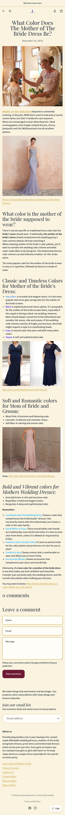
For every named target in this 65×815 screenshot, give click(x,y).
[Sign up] (58, 718)
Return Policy (9, 785)
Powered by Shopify (45, 795)
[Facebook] (30, 808)
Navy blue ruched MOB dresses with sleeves (24, 389)
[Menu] (3, 11)
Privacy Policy (9, 776)
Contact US (8, 772)
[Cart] (61, 11)
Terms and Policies (32, 801)
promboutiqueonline (27, 795)
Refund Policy (9, 781)
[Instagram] (35, 808)
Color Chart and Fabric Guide (16, 764)
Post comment (13, 674)
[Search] (10, 11)
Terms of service (10, 768)
